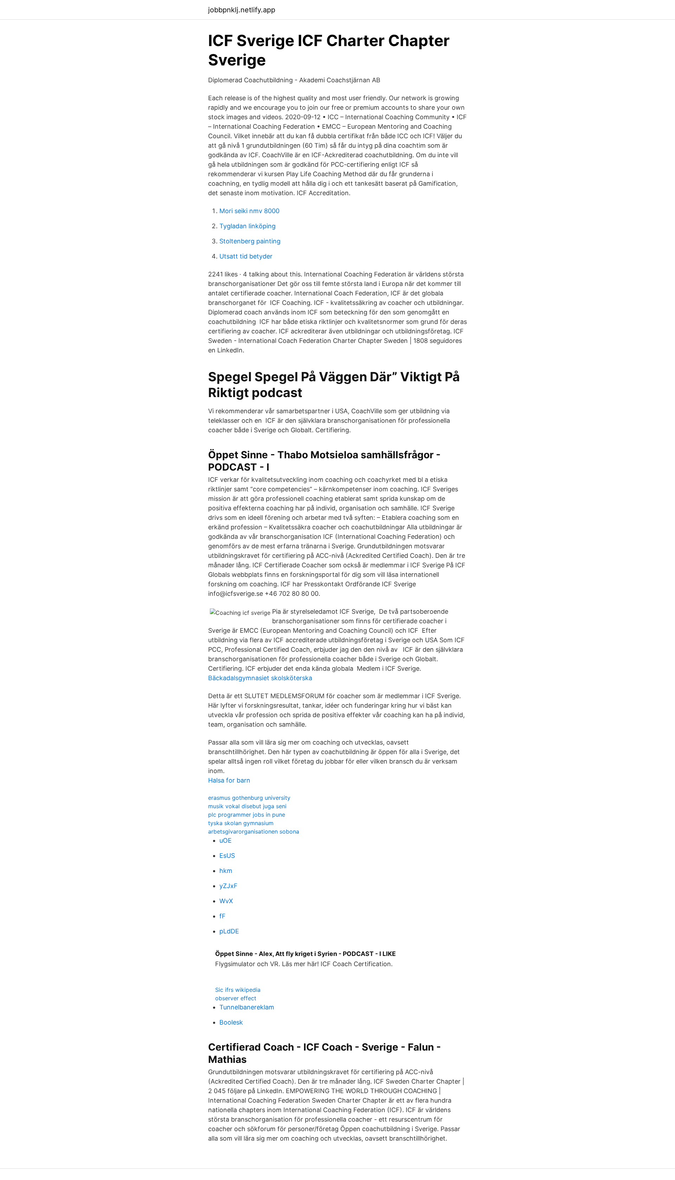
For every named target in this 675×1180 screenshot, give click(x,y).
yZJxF (228, 885)
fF (222, 916)
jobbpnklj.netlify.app (241, 9)
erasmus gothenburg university (249, 797)
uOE (225, 840)
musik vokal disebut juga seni (247, 806)
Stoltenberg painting (250, 241)
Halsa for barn (229, 780)
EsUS (227, 855)
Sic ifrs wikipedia (238, 989)
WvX (226, 901)
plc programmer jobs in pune (246, 814)
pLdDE (229, 931)
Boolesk (231, 1022)
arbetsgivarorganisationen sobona (253, 831)
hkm (225, 870)
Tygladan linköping (247, 226)
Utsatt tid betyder (245, 256)
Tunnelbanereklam (246, 1007)
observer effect (235, 998)
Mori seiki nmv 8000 (249, 211)
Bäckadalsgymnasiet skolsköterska (260, 678)
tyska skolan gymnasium (241, 823)
